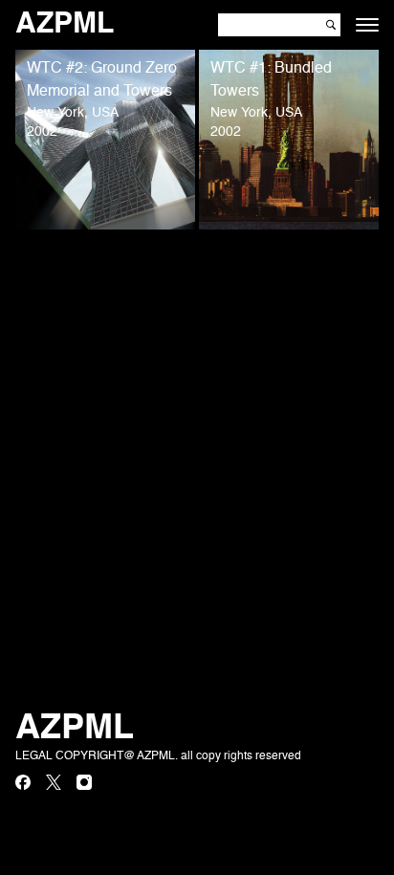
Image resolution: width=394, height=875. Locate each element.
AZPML (64, 25)
